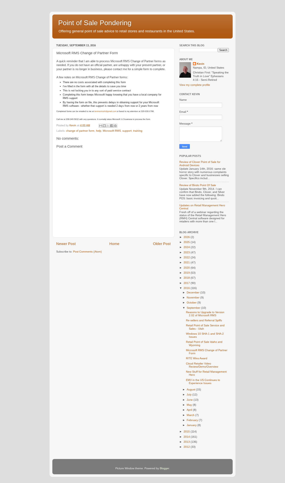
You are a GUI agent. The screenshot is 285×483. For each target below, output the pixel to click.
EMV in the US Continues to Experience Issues (203, 382)
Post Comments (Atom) (87, 251)
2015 (187, 431)
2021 (187, 262)
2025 (187, 242)
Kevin (200, 63)
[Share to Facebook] (112, 126)
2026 (187, 237)
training (137, 130)
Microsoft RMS (112, 130)
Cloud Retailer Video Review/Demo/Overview (202, 365)
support (127, 130)
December (193, 292)
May (190, 404)
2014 (187, 436)
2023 (187, 252)
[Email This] (101, 126)
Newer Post (66, 244)
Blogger (164, 468)
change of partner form (80, 130)
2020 (187, 267)
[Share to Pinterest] (115, 126)
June (190, 399)
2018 (187, 277)
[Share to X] (108, 126)
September (194, 307)
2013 (187, 441)
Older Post (162, 244)
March (191, 415)
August (191, 389)
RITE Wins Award (196, 358)
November (193, 297)
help (98, 130)
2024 (187, 247)
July (189, 394)
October (192, 302)
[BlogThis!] (104, 126)
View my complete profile (194, 84)
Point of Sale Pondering (94, 23)
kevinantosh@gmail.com (105, 111)
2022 (187, 257)
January (192, 425)
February (193, 420)
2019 (187, 272)
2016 (187, 288)
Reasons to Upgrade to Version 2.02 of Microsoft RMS (205, 314)
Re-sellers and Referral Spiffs (204, 320)
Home (114, 244)
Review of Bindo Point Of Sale (197, 185)
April (190, 409)
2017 (187, 283)
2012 (187, 446)
